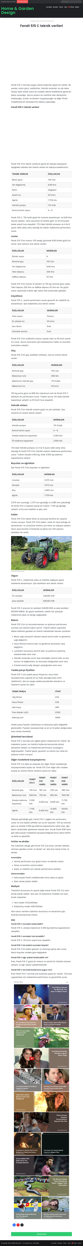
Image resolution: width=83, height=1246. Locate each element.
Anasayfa (32, 21)
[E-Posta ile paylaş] (22, 1225)
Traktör (38, 21)
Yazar (65, 7)
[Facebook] (14, 1225)
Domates (55, 7)
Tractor (61, 7)
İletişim (77, 7)
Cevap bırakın (41, 1234)
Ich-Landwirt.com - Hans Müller (31, 1243)
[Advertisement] (41, 42)
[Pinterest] (18, 1225)
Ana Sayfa (49, 7)
